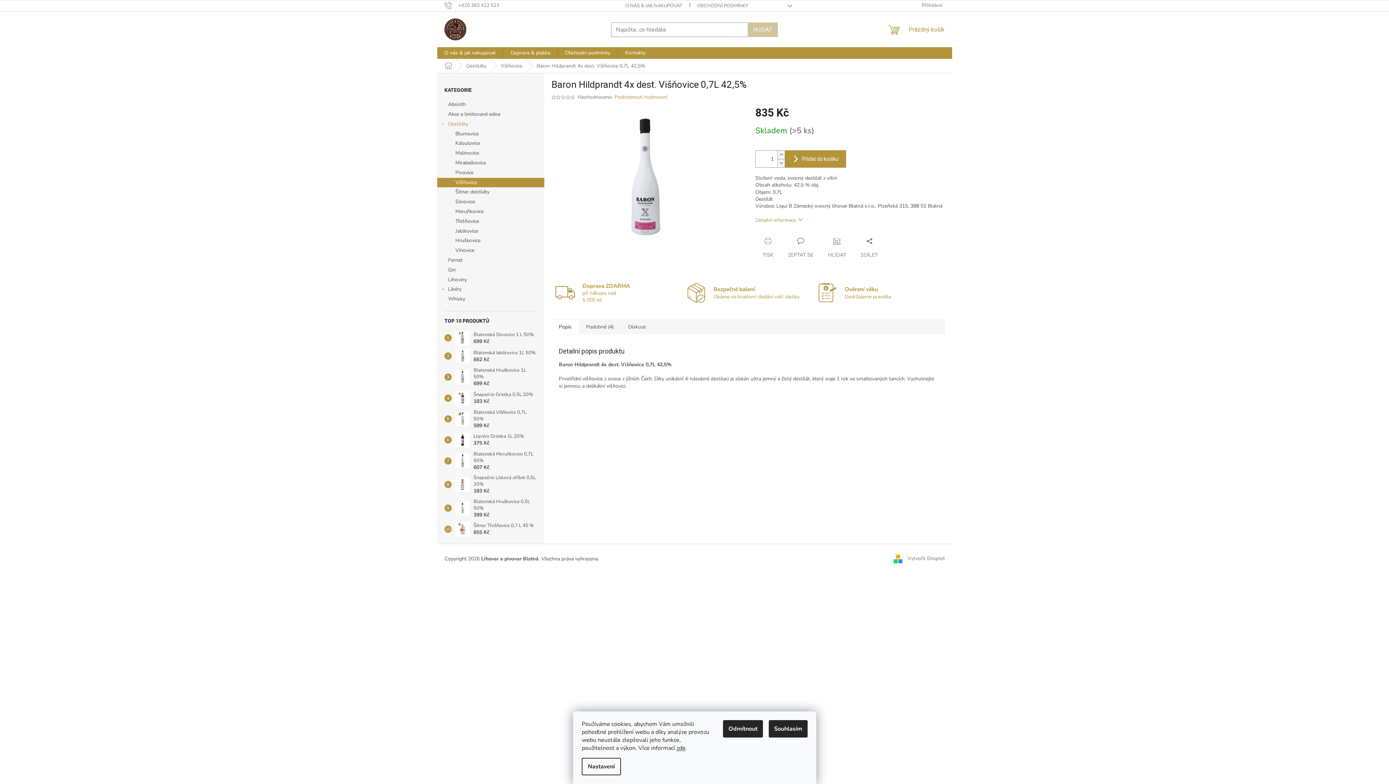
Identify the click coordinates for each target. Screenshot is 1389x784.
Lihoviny (457, 279)
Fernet (455, 260)
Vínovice (464, 250)
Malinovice (467, 153)
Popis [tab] (565, 326)
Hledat (763, 30)
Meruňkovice (469, 211)
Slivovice (465, 201)
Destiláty (458, 124)
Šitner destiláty (472, 191)
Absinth (457, 104)
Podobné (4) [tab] (600, 326)
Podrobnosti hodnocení (641, 97)
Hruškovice (467, 240)
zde (681, 748)
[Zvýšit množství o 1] (781, 155)
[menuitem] (470, 53)
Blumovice (467, 133)
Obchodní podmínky (722, 6)
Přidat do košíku (820, 159)
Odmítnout (743, 729)
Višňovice (466, 182)
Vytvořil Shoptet (926, 558)
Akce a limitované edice (474, 114)
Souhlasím (788, 729)
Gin (452, 269)
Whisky (456, 298)
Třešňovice (467, 221)
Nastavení (601, 767)
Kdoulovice (467, 143)
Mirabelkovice (470, 162)
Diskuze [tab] (637, 326)
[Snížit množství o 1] (781, 163)
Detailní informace (775, 220)
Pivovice (464, 172)
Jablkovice (466, 231)
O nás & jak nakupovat (653, 6)
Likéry (455, 289)
